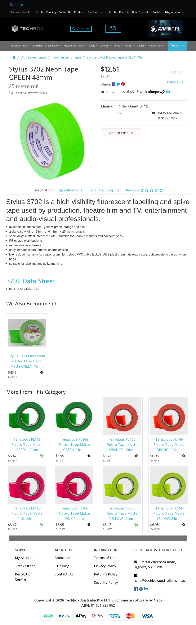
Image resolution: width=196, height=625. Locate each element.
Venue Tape (155, 45)
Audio (117, 45)
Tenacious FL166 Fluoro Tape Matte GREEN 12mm (26, 444)
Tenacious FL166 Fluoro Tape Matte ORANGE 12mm (121, 444)
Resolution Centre (24, 577)
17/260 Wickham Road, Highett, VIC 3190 (155, 564)
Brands (15, 12)
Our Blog (62, 566)
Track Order (25, 566)
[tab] (43, 190)
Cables (140, 45)
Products (79, 12)
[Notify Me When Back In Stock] (41, 372)
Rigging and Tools (74, 45)
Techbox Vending (46, 12)
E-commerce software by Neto (137, 600)
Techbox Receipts (119, 12)
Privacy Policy (105, 566)
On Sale (157, 12)
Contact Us (65, 12)
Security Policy (106, 582)
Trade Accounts (97, 12)
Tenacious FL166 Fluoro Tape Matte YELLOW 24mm (169, 513)
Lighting (104, 45)
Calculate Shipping (104, 190)
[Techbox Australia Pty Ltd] (27, 28)
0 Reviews (175, 82)
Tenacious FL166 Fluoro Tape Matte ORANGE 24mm (169, 444)
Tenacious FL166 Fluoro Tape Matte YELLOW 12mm (121, 513)
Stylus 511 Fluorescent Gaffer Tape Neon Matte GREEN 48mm (27, 361)
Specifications (70, 190)
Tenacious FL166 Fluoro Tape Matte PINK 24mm (74, 513)
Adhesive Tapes (19, 45)
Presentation (52, 45)
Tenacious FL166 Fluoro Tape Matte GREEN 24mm (74, 444)
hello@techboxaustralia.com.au (159, 580)
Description (43, 190)
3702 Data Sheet (30, 281)
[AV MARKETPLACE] (165, 29)
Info (169, 91)
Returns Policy (106, 574)
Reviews (133, 190)
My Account (24, 557)
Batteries (37, 45)
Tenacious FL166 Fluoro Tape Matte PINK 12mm (26, 513)
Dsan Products (140, 12)
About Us (27, 12)
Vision (128, 45)
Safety (92, 45)
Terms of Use (105, 557)
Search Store (82, 28)
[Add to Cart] (41, 456)
